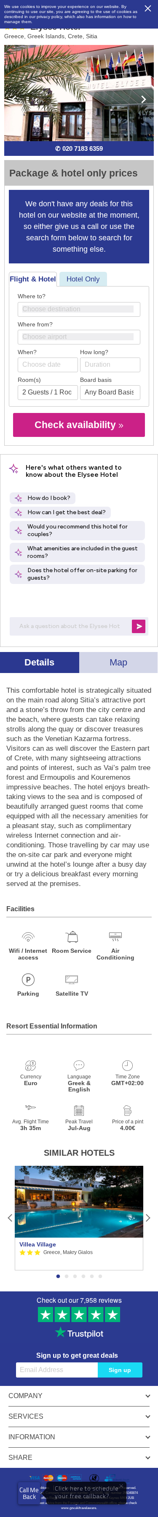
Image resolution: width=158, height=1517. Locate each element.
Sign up (120, 1370)
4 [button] (83, 1276)
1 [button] (58, 1276)
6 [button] (100, 1276)
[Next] (148, 1218)
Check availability (76, 424)
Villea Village (37, 1244)
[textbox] (83, 309)
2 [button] (66, 1276)
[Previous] (10, 1218)
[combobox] (79, 309)
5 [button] (92, 1276)
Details (39, 662)
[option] (79, 1218)
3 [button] (75, 1276)
